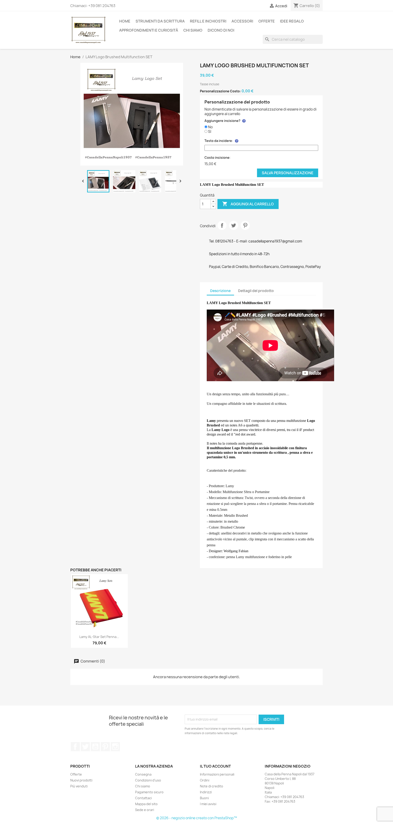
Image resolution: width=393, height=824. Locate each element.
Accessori (242, 21)
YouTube (95, 746)
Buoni (204, 798)
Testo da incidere (218, 141)
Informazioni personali (217, 774)
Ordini (204, 780)
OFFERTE (266, 21)
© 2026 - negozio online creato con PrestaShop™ (196, 818)
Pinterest (245, 225)
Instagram (115, 746)
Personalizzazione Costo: (220, 91)
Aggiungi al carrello (248, 204)
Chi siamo (192, 30)
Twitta (233, 225)
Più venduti (79, 786)
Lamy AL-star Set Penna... (99, 637)
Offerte (76, 774)
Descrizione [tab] (220, 290)
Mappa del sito (146, 804)
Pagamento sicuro (149, 792)
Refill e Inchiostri (208, 21)
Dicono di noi (221, 30)
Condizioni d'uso (148, 780)
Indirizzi (206, 792)
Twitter (85, 746)
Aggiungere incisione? (222, 120)
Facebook (75, 746)
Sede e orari (144, 810)
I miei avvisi (208, 804)
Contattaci (143, 798)
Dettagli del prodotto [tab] (256, 290)
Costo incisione (216, 157)
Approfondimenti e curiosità (148, 30)
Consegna (143, 774)
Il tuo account (215, 766)
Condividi (222, 225)
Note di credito (211, 786)
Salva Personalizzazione (287, 172)
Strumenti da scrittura (160, 21)
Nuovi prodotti (81, 780)
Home (124, 21)
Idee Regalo (292, 21)
